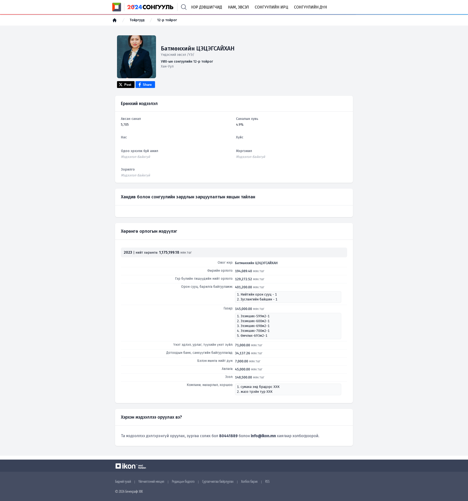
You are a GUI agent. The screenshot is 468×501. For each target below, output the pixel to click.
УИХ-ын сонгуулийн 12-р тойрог (187, 61)
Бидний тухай (123, 481)
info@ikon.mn (263, 436)
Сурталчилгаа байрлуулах (218, 481)
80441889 (228, 436)
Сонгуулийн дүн (310, 7)
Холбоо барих (249, 481)
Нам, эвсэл (238, 7)
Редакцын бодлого (183, 481)
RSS (267, 481)
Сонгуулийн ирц (271, 7)
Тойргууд (137, 20)
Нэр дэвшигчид (206, 7)
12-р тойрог (167, 20)
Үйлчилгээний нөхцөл (151, 481)
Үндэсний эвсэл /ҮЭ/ (177, 55)
